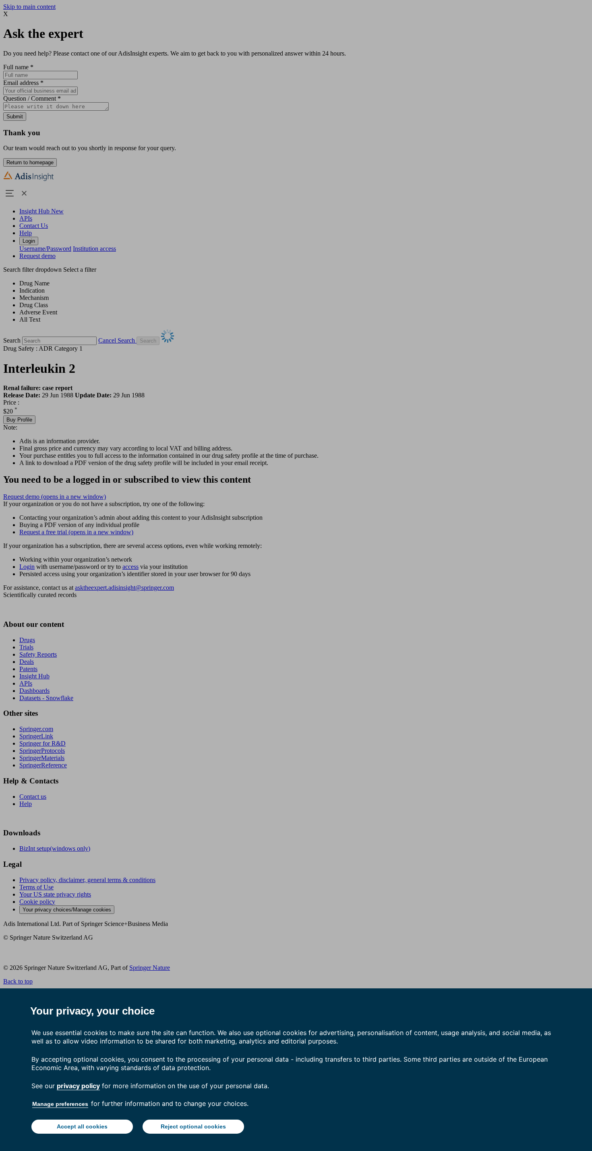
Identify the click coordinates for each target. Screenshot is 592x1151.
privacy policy (78, 1086)
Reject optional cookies (193, 1126)
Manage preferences (60, 1104)
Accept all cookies (82, 1126)
